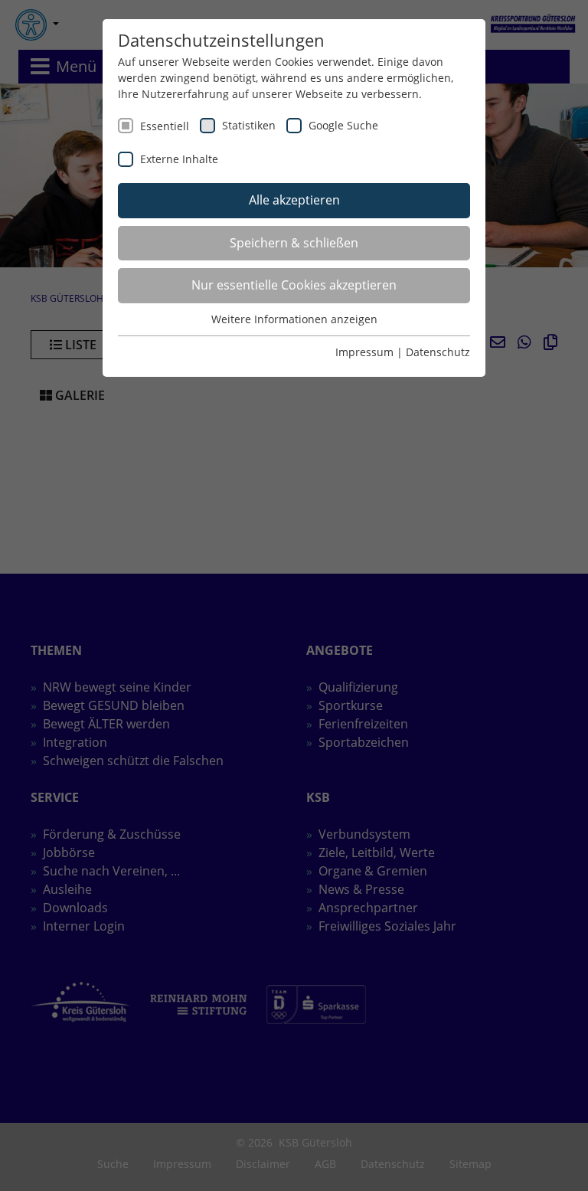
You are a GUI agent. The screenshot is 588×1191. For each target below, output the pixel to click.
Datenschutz (438, 352)
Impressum (364, 352)
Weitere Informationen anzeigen (294, 319)
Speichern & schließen (294, 242)
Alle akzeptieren (294, 199)
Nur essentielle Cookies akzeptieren (294, 284)
